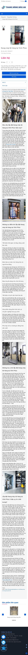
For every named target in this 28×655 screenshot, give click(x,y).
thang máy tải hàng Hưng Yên (14, 617)
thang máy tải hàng (10, 144)
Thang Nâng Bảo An (7, 579)
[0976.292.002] (4, 649)
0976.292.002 (8, 1)
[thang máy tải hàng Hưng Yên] (14, 610)
